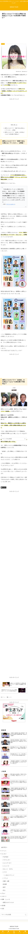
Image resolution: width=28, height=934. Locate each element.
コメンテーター (7, 863)
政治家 (5, 884)
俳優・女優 (6, 881)
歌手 (4, 887)
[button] (25, 915)
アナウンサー (6, 860)
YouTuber (5, 856)
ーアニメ (5, 878)
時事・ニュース (6, 899)
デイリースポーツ (10, 204)
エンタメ (4, 487)
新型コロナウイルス (8, 902)
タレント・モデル (8, 869)
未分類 (3, 905)
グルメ (3, 893)
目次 (12, 124)
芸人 (4, 890)
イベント (4, 850)
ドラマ (5, 872)
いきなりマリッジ (9, 875)
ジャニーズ (6, 866)
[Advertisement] (14, 30)
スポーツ (4, 896)
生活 (3, 908)
